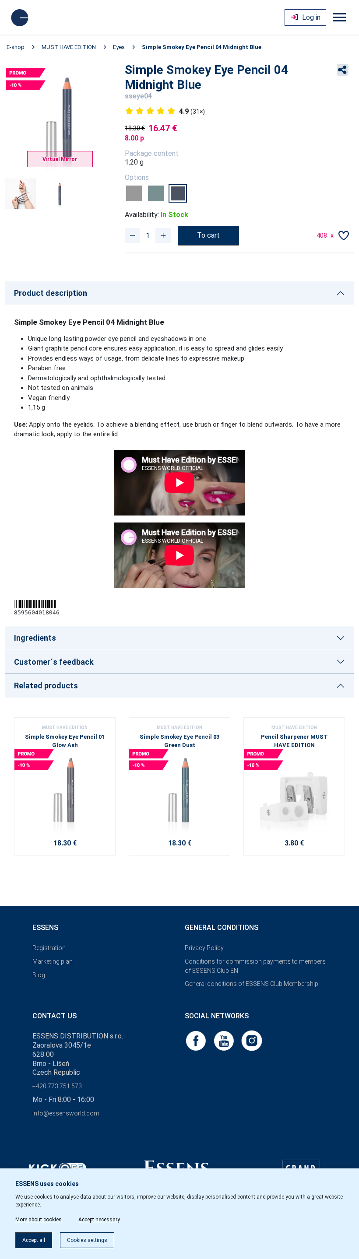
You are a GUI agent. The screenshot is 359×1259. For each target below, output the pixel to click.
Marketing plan (52, 961)
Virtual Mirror (59, 159)
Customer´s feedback (54, 661)
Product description (50, 293)
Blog (38, 974)
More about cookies (38, 1220)
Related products (46, 685)
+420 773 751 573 (57, 1086)
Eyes (119, 47)
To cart (208, 235)
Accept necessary (99, 1220)
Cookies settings (87, 1240)
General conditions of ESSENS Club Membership (251, 983)
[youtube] (224, 1040)
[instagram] (252, 1040)
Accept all (33, 1240)
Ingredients (35, 637)
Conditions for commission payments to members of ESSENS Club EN (255, 966)
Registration (49, 947)
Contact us (54, 1016)
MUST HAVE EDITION (69, 47)
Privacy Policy (204, 947)
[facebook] (196, 1040)
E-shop (16, 47)
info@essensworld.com (65, 1113)
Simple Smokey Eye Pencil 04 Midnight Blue (201, 47)
